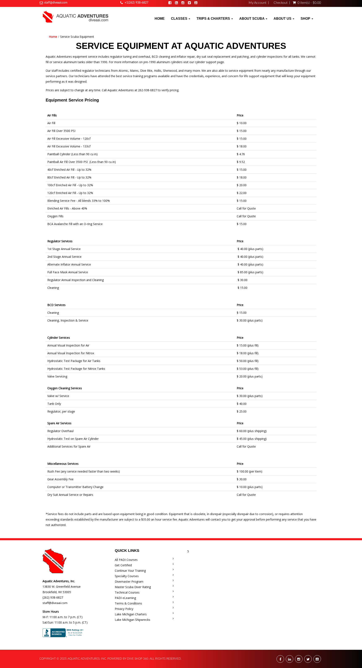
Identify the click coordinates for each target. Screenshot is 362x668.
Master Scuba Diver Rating (133, 587)
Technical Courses (127, 592)
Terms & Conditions (128, 603)
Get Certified (123, 565)
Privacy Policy (124, 609)
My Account (257, 2)
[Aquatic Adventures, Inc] (75, 16)
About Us (283, 18)
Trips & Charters (214, 18)
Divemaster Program (129, 581)
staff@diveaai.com (55, 2)
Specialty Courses (127, 576)
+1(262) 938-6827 (136, 2)
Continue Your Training (130, 571)
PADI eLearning (125, 598)
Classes (179, 18)
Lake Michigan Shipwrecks (132, 620)
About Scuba (252, 18)
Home (160, 18)
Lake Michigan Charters (131, 614)
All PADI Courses (126, 560)
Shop (306, 18)
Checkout (280, 2)
